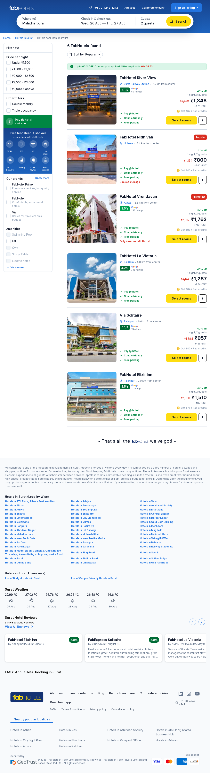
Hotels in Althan (14, 505)
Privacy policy (98, 709)
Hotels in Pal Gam (15, 542)
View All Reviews (17, 626)
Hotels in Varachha (82, 546)
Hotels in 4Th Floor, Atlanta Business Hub (30, 501)
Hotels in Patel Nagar (18, 546)
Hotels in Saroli (14, 558)
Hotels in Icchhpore (151, 526)
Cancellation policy (122, 709)
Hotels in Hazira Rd (82, 526)
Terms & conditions (73, 709)
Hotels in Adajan (81, 501)
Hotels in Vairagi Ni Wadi (154, 538)
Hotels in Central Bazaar (154, 513)
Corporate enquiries (154, 693)
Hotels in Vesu (148, 501)
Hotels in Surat (24, 37)
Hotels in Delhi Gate (17, 521)
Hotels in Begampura (84, 509)
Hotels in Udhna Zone (18, 562)
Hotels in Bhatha (15, 513)
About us (129, 7)
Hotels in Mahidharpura (19, 534)
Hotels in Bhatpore (82, 513)
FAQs (53, 709)
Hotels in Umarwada (83, 562)
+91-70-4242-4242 (105, 7)
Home (7, 37)
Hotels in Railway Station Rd (156, 546)
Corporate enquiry (153, 7)
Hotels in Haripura (16, 526)
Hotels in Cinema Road (19, 517)
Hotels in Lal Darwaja (83, 530)
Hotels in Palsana (150, 542)
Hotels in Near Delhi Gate (20, 538)
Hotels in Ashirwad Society (156, 505)
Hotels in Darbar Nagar (154, 517)
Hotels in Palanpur (82, 542)
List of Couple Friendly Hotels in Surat (94, 578)
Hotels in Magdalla (151, 530)
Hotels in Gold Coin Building (156, 521)
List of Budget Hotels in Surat (22, 578)
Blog (101, 693)
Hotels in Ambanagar (84, 505)
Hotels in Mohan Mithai (84, 534)
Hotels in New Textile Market (88, 538)
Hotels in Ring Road (83, 552)
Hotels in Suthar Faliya (153, 558)
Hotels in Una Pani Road (154, 562)
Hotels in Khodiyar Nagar (20, 530)
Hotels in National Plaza (154, 534)
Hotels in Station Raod (84, 558)
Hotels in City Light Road (86, 517)
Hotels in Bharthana (151, 509)
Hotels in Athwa (14, 509)
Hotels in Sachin (149, 552)
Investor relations (80, 693)
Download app (60, 702)
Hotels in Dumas (81, 521)
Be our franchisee (122, 693)
